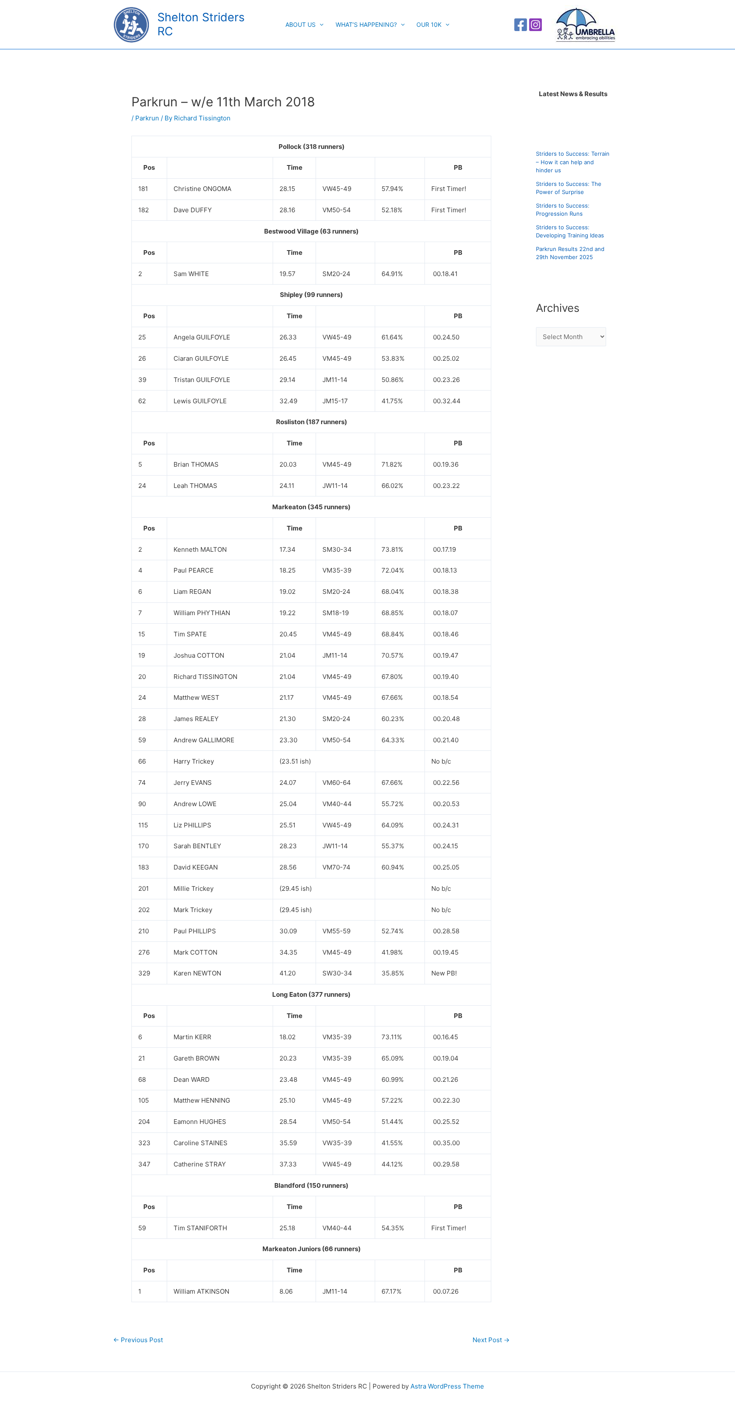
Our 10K (429, 24)
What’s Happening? (366, 24)
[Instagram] (535, 24)
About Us (300, 24)
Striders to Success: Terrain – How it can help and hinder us (573, 162)
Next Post (491, 1340)
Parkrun (147, 118)
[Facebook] (520, 24)
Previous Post (138, 1340)
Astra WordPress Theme (447, 1386)
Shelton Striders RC (201, 24)
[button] (319, 24)
